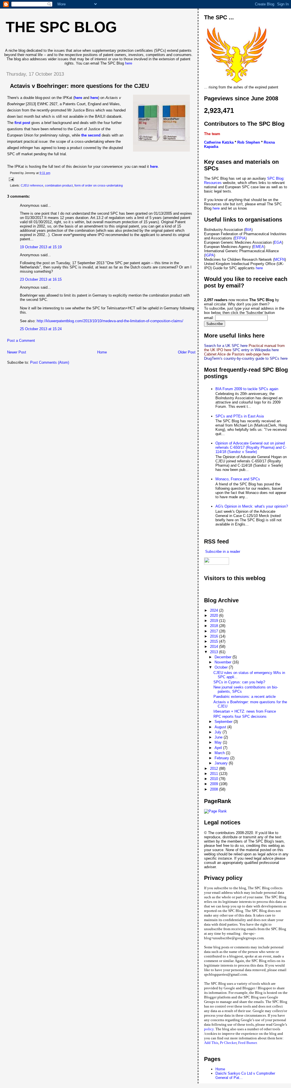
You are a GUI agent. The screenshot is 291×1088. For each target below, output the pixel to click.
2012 (214, 768)
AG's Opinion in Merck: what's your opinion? (251, 506)
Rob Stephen (248, 142)
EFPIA (240, 238)
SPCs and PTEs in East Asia (239, 416)
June (219, 737)
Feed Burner (247, 1043)
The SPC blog (61, 27)
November (223, 662)
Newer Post (16, 352)
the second (90, 135)
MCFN (279, 259)
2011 (214, 773)
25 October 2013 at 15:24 (41, 329)
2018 (214, 626)
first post (22, 123)
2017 (214, 631)
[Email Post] (10, 179)
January (222, 763)
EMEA (258, 247)
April (219, 748)
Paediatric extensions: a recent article (244, 696)
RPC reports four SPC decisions (240, 716)
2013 (214, 652)
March (220, 753)
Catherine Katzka (219, 142)
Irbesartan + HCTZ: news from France (244, 711)
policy (209, 1029)
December (223, 657)
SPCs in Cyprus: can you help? (239, 682)
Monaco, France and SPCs (237, 479)
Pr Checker (228, 1043)
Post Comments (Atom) (49, 362)
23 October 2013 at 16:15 (41, 279)
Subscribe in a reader (222, 551)
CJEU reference (32, 185)
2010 (214, 779)
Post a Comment (21, 340)
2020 (214, 615)
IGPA (209, 255)
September (224, 721)
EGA (278, 242)
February (222, 758)
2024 (214, 610)
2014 (214, 646)
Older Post (187, 352)
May (219, 742)
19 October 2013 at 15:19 (41, 247)
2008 (214, 789)
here (128, 63)
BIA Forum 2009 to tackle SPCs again (246, 389)
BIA (248, 229)
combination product (59, 185)
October (222, 667)
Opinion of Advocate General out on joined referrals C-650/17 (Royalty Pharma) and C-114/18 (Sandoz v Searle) (250, 447)
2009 (214, 784)
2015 (214, 641)
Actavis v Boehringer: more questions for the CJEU (79, 86)
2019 (214, 621)
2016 (214, 636)
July (219, 732)
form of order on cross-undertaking (98, 185)
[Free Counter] (214, 589)
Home (102, 352)
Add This (211, 1043)
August (221, 727)
